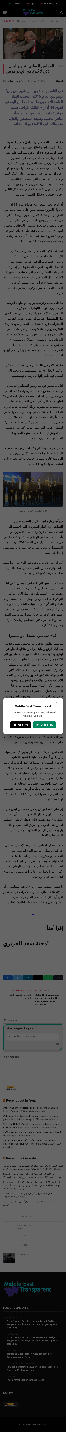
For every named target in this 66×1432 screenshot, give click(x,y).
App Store (23, 725)
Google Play (47, 725)
